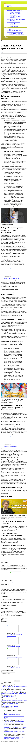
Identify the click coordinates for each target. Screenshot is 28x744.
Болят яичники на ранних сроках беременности (13, 693)
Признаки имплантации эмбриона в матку (12, 703)
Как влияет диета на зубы (13, 646)
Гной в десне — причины (13, 667)
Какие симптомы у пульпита (14, 657)
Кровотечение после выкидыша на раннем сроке (14, 700)
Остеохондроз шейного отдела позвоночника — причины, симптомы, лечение (14, 716)
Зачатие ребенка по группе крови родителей (12, 691)
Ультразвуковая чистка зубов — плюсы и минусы (15, 635)
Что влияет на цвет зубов (10, 446)
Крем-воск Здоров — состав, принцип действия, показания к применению (14, 722)
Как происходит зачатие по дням (9, 706)
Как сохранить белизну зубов (11, 278)
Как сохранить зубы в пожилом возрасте (14, 581)
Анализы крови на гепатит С (8, 696)
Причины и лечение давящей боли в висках (15, 727)
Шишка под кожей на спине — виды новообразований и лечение (13, 737)
